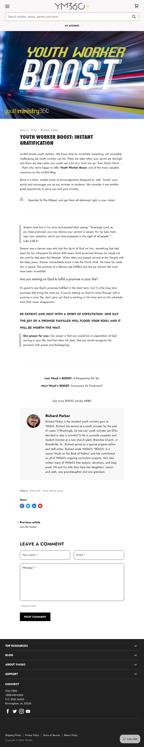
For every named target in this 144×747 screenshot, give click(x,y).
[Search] (134, 16)
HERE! (88, 401)
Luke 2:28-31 (30, 241)
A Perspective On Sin (86, 378)
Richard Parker (57, 416)
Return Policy (70, 735)
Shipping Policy (13, 735)
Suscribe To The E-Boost (41, 200)
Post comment (35, 617)
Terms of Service (51, 735)
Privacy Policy (32, 735)
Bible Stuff (35, 491)
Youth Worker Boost (53, 491)
